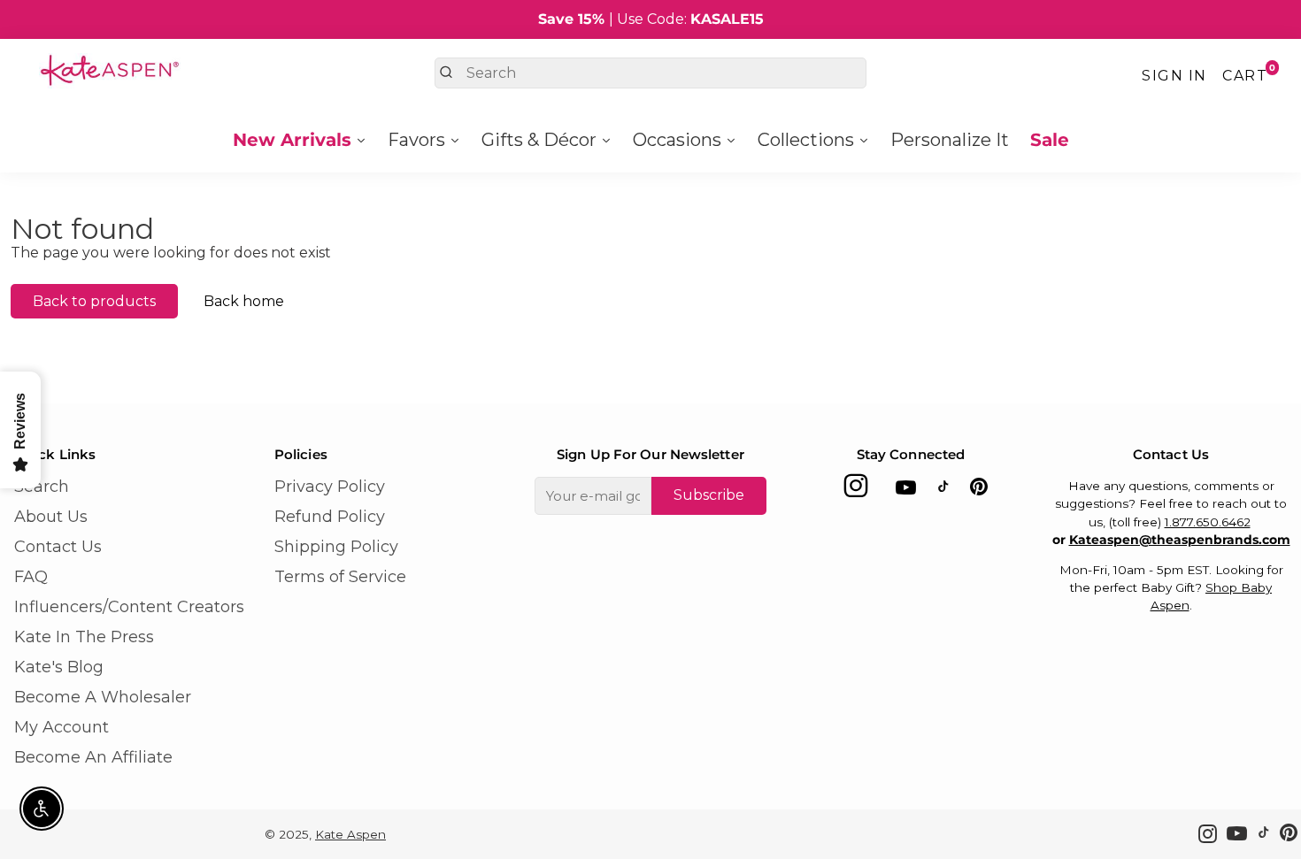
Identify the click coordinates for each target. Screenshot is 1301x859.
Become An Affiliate (93, 757)
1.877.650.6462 (1208, 522)
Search (41, 486)
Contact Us (58, 546)
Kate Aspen (350, 834)
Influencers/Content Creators (129, 607)
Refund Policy (329, 516)
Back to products (94, 301)
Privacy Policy (329, 486)
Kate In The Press (84, 637)
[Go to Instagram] (856, 490)
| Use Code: (651, 19)
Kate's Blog (59, 667)
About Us (51, 516)
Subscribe (709, 495)
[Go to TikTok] (943, 490)
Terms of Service (340, 577)
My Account (61, 727)
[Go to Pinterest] (979, 490)
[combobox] (650, 73)
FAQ (31, 577)
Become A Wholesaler (102, 697)
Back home (244, 301)
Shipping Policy (336, 546)
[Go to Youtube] (906, 490)
